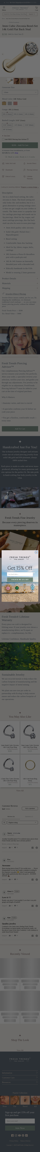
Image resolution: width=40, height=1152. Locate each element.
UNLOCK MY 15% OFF (20, 579)
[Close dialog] (36, 552)
